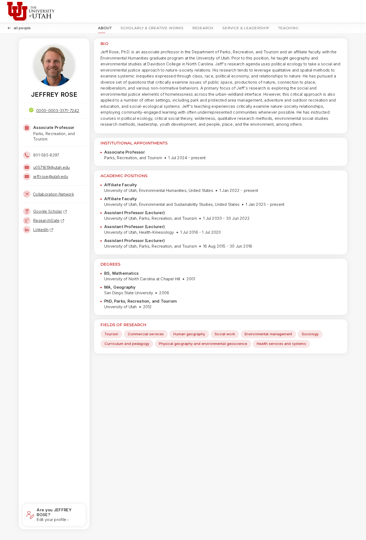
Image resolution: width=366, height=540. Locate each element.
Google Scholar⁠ (47, 211)
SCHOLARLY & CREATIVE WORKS (152, 28)
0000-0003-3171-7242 (57, 110)
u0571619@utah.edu (51, 167)
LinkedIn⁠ (40, 229)
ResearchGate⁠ (46, 220)
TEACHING (288, 28)
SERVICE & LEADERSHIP (245, 28)
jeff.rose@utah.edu (50, 176)
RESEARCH (203, 28)
